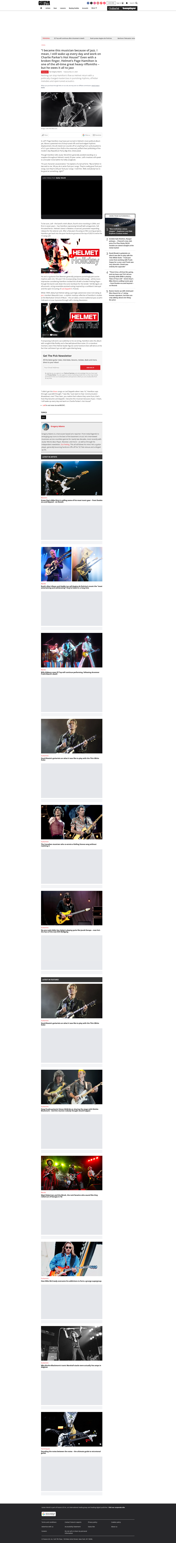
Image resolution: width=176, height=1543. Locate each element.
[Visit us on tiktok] (104, 3)
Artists (48, 8)
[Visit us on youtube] (98, 3)
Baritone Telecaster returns (127, 38)
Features (45, 72)
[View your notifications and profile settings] (127, 3)
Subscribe (111, 3)
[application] (71, 197)
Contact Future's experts (73, 1522)
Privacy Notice (51, 375)
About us (114, 1527)
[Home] (41, 8)
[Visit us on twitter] (91, 3)
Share (46, 135)
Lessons (63, 8)
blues (55, 391)
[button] (133, 3)
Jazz (43, 417)
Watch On (45, 270)
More (93, 8)
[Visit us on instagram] (94, 3)
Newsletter (98, 135)
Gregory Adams (56, 72)
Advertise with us (47, 1527)
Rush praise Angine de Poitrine (101, 38)
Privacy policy (92, 1522)
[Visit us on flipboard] (101, 3)
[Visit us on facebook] (88, 3)
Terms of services (69, 373)
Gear (55, 8)
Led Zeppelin (66, 289)
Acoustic (85, 8)
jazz (42, 295)
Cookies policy (116, 1522)
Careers (44, 1531)
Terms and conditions (49, 1522)
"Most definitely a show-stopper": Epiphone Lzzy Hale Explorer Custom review (120, 231)
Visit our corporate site (116, 1507)
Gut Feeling (65, 444)
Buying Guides (74, 8)
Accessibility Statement (73, 1527)
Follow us (87, 135)
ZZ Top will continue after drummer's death (69, 38)
